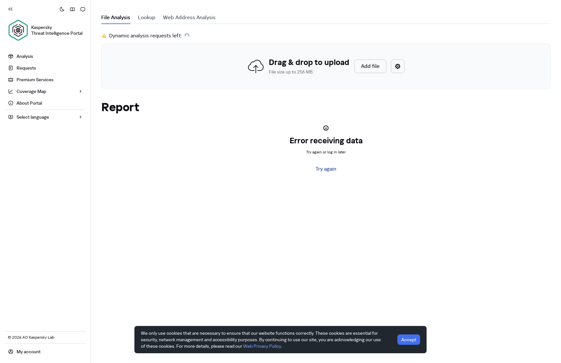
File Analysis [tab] (115, 17)
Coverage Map (31, 91)
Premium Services (35, 79)
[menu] (45, 80)
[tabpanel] (326, 60)
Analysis (25, 56)
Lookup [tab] (146, 17)
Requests (26, 68)
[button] (326, 66)
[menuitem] (45, 56)
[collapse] (10, 9)
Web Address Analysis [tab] (189, 17)
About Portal (29, 103)
